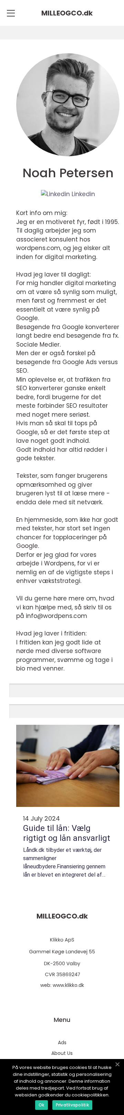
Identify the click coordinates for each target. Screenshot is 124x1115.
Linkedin (82, 194)
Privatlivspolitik (72, 1105)
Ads (62, 1042)
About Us (62, 1053)
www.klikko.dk (68, 985)
